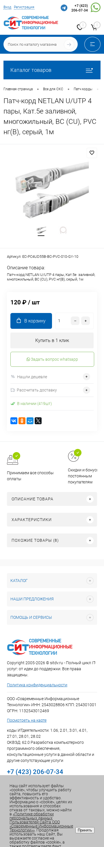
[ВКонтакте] (13, 420)
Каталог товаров (30, 70)
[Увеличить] (52, 190)
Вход (7, 7)
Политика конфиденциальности (37, 685)
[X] (38, 420)
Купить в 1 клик (52, 340)
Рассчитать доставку (37, 390)
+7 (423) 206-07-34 (79, 8)
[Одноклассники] (21, 420)
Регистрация (24, 7)
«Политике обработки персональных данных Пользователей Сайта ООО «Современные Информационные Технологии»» (41, 822)
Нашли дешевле (32, 376)
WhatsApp (96, 8)
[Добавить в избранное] (92, 153)
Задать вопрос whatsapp (54, 359)
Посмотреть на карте (27, 720)
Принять (85, 830)
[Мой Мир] (30, 420)
